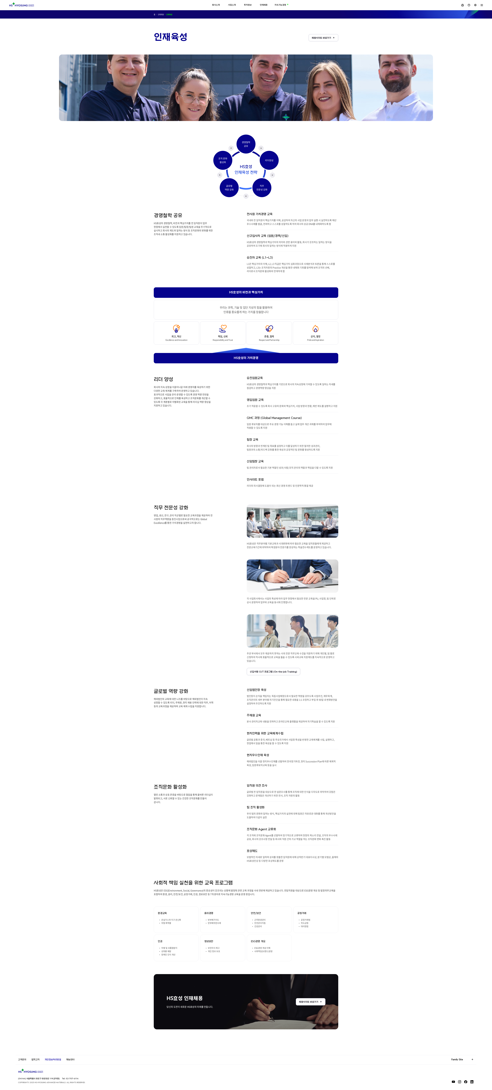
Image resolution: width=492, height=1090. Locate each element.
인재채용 (264, 5)
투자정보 (248, 5)
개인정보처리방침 (53, 1060)
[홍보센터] (462, 5)
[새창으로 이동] (453, 1082)
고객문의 (22, 1060)
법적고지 (35, 1060)
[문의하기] (468, 5)
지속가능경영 (280, 5)
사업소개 (232, 5)
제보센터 (70, 1060)
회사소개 (216, 5)
